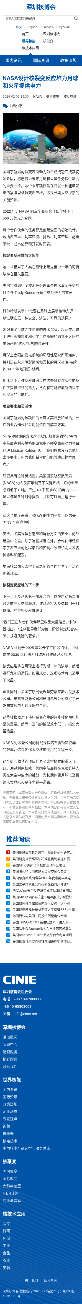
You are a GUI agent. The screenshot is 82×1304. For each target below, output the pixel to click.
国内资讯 (13, 61)
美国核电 (52, 97)
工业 (6, 1246)
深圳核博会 (51, 34)
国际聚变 (10, 1179)
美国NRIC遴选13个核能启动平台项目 (39, 865)
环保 (6, 1239)
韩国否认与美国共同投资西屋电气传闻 (40, 916)
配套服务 (10, 1052)
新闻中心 (10, 1045)
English (32, 27)
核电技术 (10, 1141)
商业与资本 (12, 1201)
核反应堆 (70, 97)
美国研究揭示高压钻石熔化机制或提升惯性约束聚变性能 (44, 859)
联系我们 (10, 1067)
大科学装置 (12, 1186)
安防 (6, 1268)
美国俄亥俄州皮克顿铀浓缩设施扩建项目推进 (44, 941)
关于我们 (31, 1280)
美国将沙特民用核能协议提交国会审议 (40, 872)
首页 (25, 34)
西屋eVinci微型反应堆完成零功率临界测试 (42, 891)
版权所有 (50, 1280)
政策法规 (68, 61)
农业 (6, 1261)
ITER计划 (10, 1194)
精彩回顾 (10, 1059)
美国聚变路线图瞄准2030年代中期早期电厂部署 (44, 878)
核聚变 (48, 41)
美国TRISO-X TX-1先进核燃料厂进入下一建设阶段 (44, 922)
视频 (6, 1127)
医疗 (6, 1224)
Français (48, 27)
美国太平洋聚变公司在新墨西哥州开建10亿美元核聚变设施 (44, 884)
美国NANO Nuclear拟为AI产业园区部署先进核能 (44, 929)
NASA (37, 97)
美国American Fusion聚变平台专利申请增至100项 (44, 935)
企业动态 (10, 1112)
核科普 (8, 1134)
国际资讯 (41, 61)
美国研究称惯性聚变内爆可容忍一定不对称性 (44, 903)
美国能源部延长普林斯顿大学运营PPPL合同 (44, 910)
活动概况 (10, 1037)
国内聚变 (10, 1172)
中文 (19, 27)
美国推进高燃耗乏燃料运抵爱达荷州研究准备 (44, 853)
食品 (6, 1253)
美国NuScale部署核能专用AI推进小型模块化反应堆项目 (44, 897)
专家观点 (10, 1119)
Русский (64, 27)
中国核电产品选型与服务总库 (26, 1149)
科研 (6, 1231)
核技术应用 (30, 48)
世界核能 (29, 41)
